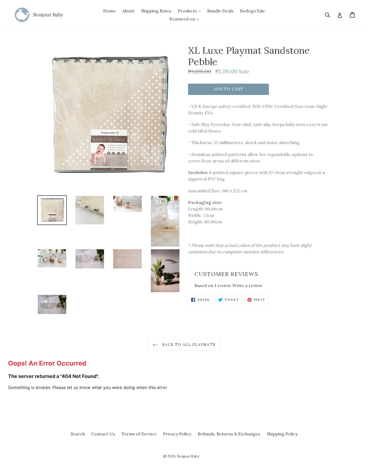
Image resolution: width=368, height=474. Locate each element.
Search (78, 434)
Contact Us (103, 434)
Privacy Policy (177, 434)
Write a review (247, 285)
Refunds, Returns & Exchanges (229, 434)
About (128, 10)
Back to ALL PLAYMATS (188, 344)
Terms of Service (139, 434)
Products (188, 10)
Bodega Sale (252, 10)
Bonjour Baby (188, 456)
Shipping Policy (282, 434)
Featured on (182, 19)
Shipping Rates (156, 10)
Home (109, 10)
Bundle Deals (220, 10)
